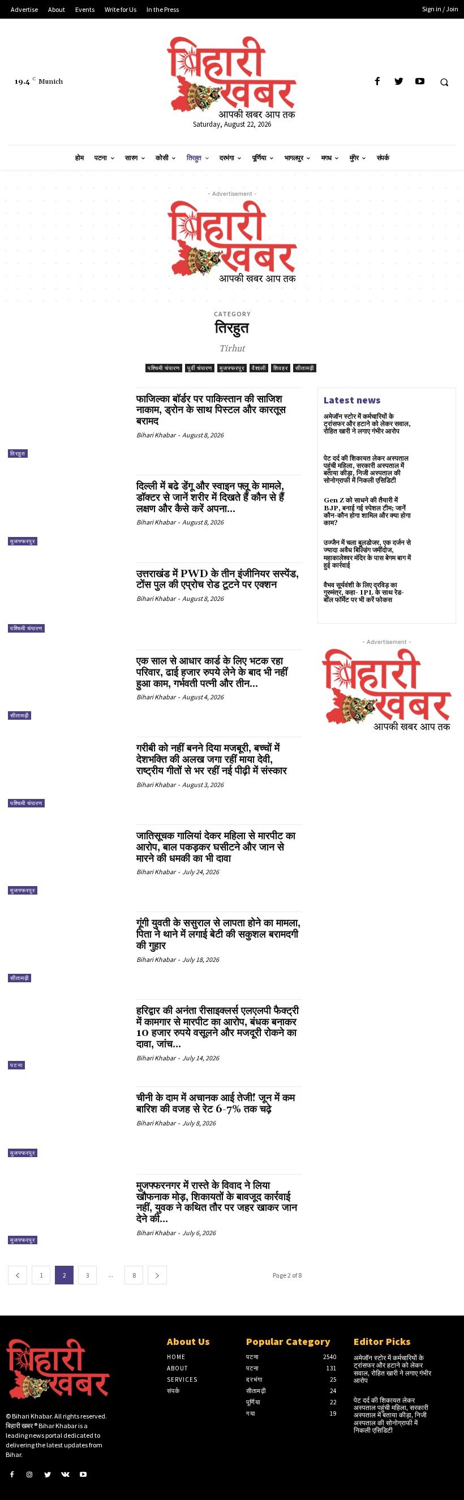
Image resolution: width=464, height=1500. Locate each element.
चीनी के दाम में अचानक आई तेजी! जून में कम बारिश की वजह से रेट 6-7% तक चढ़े (215, 1103)
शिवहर (280, 368)
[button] (444, 82)
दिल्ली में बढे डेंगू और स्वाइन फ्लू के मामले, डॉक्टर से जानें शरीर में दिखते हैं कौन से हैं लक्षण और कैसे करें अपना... (210, 497)
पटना (16, 1065)
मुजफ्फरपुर (232, 368)
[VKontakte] (65, 1474)
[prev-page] (17, 1275)
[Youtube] (419, 81)
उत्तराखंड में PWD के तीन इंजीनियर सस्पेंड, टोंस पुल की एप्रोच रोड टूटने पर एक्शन (217, 580)
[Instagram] (30, 1474)
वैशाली (259, 368)
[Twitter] (398, 81)
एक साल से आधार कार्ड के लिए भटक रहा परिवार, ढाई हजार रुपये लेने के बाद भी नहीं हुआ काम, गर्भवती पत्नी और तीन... (211, 672)
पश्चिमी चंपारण (164, 368)
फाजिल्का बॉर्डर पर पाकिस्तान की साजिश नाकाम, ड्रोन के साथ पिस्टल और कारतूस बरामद (211, 410)
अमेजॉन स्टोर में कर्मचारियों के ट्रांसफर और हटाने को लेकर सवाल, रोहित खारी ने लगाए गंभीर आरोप (367, 424)
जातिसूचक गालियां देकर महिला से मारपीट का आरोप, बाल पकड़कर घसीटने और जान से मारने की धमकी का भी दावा (215, 847)
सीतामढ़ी (304, 368)
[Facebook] (377, 81)
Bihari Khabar (155, 435)
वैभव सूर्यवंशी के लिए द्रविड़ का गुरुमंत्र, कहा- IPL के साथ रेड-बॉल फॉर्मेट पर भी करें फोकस (364, 592)
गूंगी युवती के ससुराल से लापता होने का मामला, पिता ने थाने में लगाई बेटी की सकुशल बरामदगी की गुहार (218, 934)
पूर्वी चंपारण (199, 368)
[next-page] (157, 1275)
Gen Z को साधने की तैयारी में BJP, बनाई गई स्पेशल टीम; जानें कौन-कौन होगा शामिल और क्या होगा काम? (367, 511)
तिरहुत (17, 453)
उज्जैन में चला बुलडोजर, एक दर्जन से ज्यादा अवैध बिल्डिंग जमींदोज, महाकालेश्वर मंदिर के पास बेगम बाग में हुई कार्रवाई (367, 554)
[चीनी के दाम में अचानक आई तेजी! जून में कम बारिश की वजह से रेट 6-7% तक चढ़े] (66, 1121)
